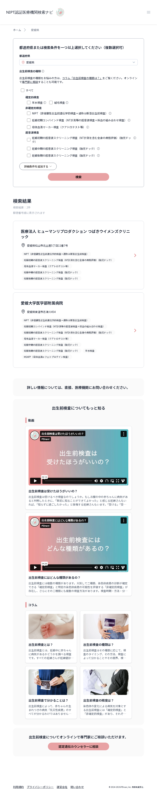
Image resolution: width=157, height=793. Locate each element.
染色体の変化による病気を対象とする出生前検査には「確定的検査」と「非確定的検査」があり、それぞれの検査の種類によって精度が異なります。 (104, 713)
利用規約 (18, 787)
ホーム (17, 30)
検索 (78, 177)
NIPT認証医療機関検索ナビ (29, 12)
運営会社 (62, 787)
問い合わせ (77, 787)
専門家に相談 (30, 82)
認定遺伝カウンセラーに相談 (78, 746)
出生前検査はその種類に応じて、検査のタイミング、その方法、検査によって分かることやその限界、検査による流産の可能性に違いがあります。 (104, 657)
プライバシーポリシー (40, 787)
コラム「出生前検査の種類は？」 (82, 78)
